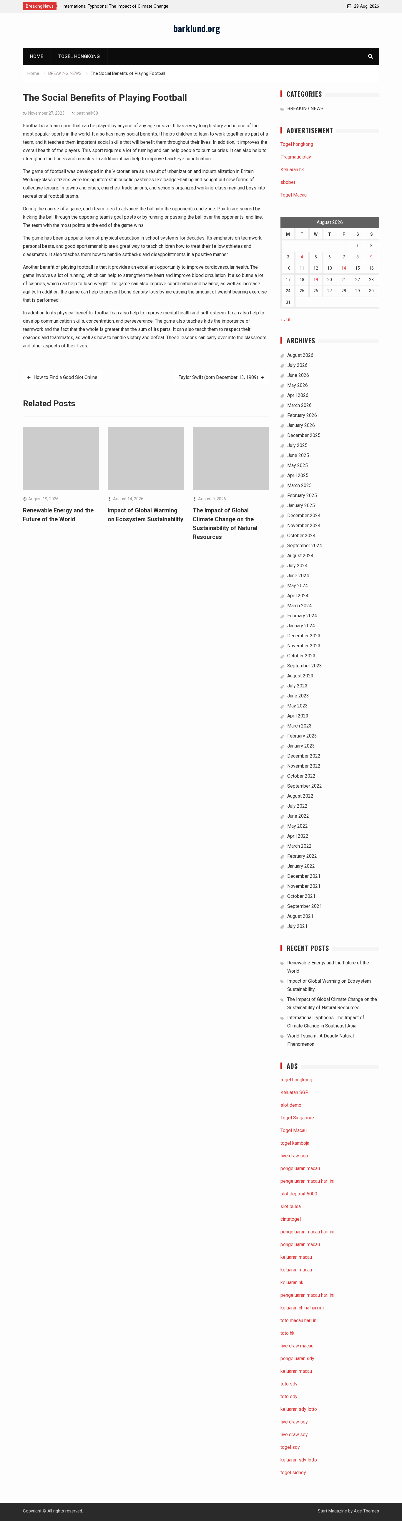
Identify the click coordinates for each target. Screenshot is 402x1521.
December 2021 (303, 876)
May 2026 (297, 385)
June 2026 (298, 375)
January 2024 (301, 625)
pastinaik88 (87, 113)
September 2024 (304, 545)
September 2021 (304, 906)
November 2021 (303, 886)
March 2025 (299, 485)
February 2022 (302, 856)
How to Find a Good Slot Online (65, 377)
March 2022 (299, 846)
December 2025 (303, 435)
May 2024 (297, 585)
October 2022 (301, 776)
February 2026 (302, 415)
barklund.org (196, 28)
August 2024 (300, 555)
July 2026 (297, 365)
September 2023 (304, 666)
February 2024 (302, 615)
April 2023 (297, 716)
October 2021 (301, 896)
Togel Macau (293, 195)
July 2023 (297, 686)
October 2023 (301, 656)
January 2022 (301, 866)
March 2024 (299, 605)
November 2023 (303, 646)
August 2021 (300, 916)
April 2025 (297, 475)
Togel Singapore (297, 1118)
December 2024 (303, 515)
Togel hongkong (79, 56)
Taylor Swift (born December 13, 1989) (218, 377)
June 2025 (298, 455)
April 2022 (297, 836)
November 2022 (303, 766)
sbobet (287, 182)
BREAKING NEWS (305, 108)
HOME (36, 56)
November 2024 (303, 525)
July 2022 (297, 806)
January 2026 (301, 425)
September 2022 (304, 786)
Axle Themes (366, 1511)
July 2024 (297, 565)
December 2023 (303, 636)
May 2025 (297, 465)
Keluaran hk (292, 169)
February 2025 (302, 495)
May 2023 (297, 706)
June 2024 (298, 575)
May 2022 (297, 826)
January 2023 (301, 746)
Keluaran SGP (294, 1092)
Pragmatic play (295, 157)
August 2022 (300, 796)
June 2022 (298, 816)
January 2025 (301, 505)
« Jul (285, 319)
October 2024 (301, 535)
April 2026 (297, 395)
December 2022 (303, 756)
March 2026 (299, 405)
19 (315, 279)
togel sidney (293, 1472)
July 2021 (297, 926)
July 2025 (297, 445)
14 (343, 268)
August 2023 (300, 676)
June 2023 (298, 696)
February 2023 (302, 736)
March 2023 (299, 726)
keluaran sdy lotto (298, 1460)
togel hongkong (296, 1080)
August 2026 (300, 355)
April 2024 (297, 595)
